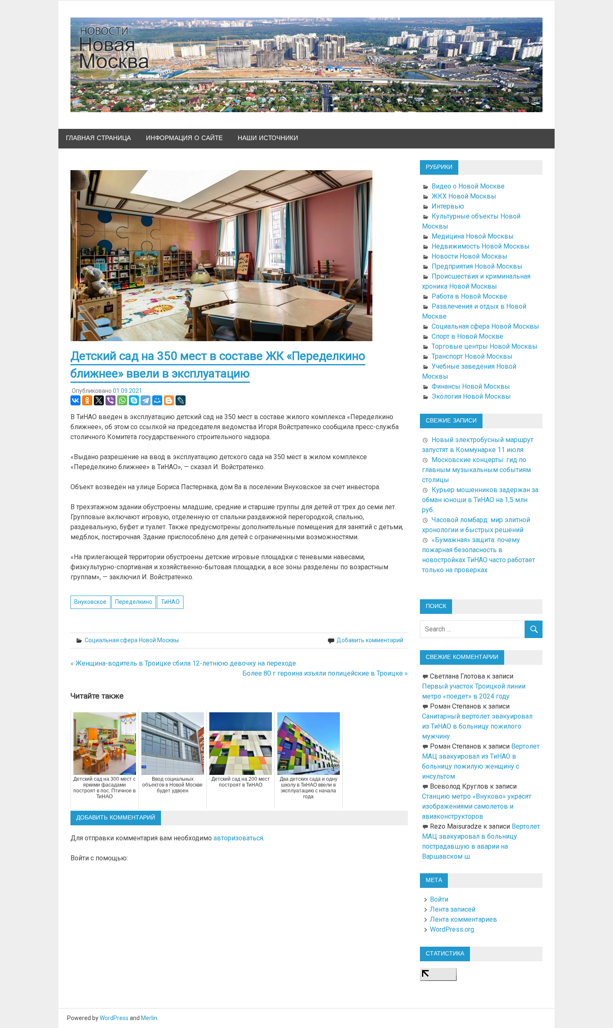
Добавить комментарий (370, 640)
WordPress (114, 1018)
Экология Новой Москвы (471, 396)
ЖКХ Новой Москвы (464, 196)
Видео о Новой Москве (468, 186)
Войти (439, 899)
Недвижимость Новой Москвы (481, 246)
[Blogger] (169, 400)
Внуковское (90, 601)
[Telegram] (146, 400)
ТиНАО (170, 601)
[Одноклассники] (87, 400)
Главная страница (98, 138)
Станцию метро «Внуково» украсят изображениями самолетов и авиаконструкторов (476, 806)
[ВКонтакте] (75, 400)
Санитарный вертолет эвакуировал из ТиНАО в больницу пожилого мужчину (477, 726)
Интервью (448, 206)
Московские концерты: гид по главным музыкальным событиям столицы (476, 470)
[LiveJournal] (181, 400)
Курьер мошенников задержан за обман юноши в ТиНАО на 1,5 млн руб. (480, 500)
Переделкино (133, 601)
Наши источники (268, 138)
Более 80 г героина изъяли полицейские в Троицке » (325, 673)
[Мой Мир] (157, 400)
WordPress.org (452, 929)
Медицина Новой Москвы (473, 236)
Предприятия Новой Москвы (477, 266)
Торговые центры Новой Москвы (485, 346)
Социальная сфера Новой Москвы (132, 640)
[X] (99, 400)
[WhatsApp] (122, 400)
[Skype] (134, 400)
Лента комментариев (463, 919)
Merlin (149, 1018)
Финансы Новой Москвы (471, 386)
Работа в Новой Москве (469, 296)
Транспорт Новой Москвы (472, 356)
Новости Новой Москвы (469, 256)
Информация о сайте (184, 138)
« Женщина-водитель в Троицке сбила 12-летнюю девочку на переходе (183, 663)
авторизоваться (238, 838)
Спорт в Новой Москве (467, 336)
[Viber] (111, 400)
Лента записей (452, 909)
